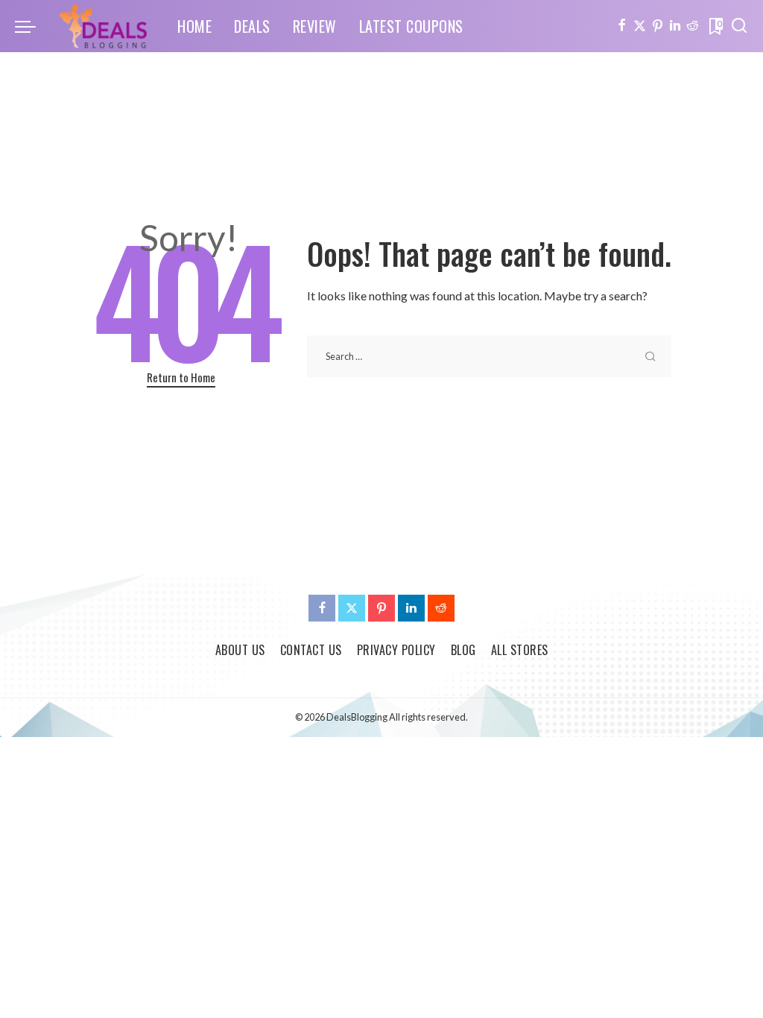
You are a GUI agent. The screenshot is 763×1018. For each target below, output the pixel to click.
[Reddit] (692, 26)
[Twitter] (639, 26)
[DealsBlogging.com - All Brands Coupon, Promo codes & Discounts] (103, 26)
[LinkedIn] (675, 26)
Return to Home (181, 377)
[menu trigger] (33, 26)
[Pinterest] (657, 26)
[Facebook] (621, 26)
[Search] (739, 26)
